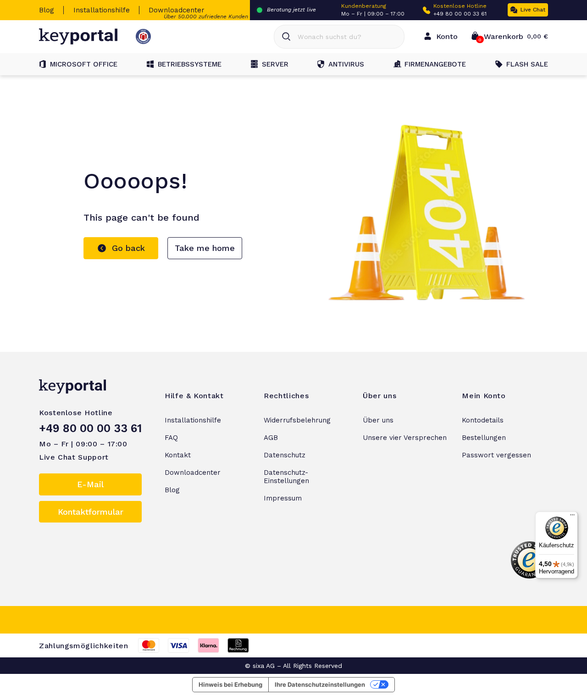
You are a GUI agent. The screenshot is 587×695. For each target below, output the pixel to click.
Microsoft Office (83, 64)
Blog (46, 10)
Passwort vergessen (496, 455)
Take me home (205, 248)
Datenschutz (284, 455)
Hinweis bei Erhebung (230, 684)
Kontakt (178, 455)
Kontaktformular (90, 512)
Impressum (283, 498)
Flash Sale (527, 64)
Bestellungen (484, 438)
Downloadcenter (177, 10)
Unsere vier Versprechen (405, 438)
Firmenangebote (435, 64)
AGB (271, 438)
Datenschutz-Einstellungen (286, 476)
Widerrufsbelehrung (297, 420)
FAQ (171, 438)
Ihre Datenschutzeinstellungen (320, 684)
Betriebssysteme (190, 64)
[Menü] (572, 517)
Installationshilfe (101, 10)
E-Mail (90, 484)
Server (275, 64)
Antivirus (346, 64)
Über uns (378, 420)
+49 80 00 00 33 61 (460, 14)
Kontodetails (483, 420)
